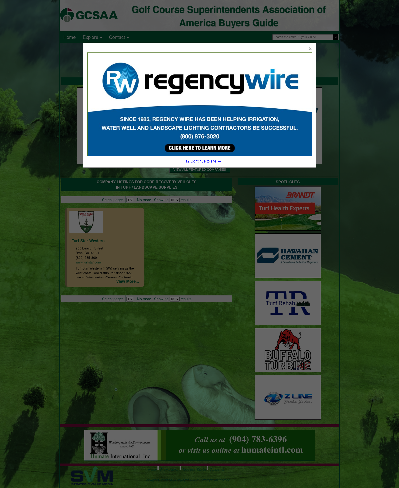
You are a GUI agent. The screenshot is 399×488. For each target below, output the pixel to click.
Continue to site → (203, 161)
